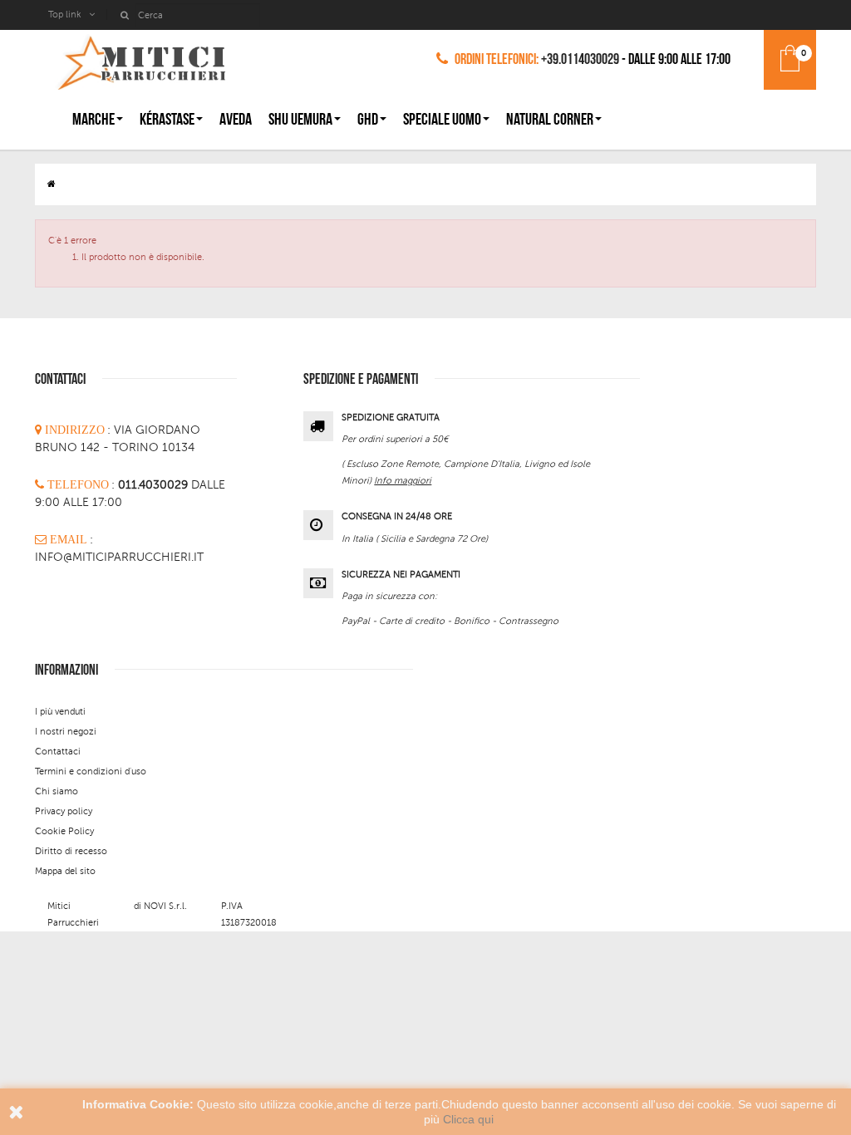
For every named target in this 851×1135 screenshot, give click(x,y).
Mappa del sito (65, 871)
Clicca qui (468, 1119)
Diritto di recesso (71, 851)
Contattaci (58, 751)
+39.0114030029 (580, 59)
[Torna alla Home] (51, 184)
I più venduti (60, 711)
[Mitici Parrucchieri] (141, 59)
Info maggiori (402, 480)
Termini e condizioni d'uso (90, 771)
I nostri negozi (65, 731)
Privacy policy (63, 811)
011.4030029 (154, 485)
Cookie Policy (64, 831)
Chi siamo (56, 791)
